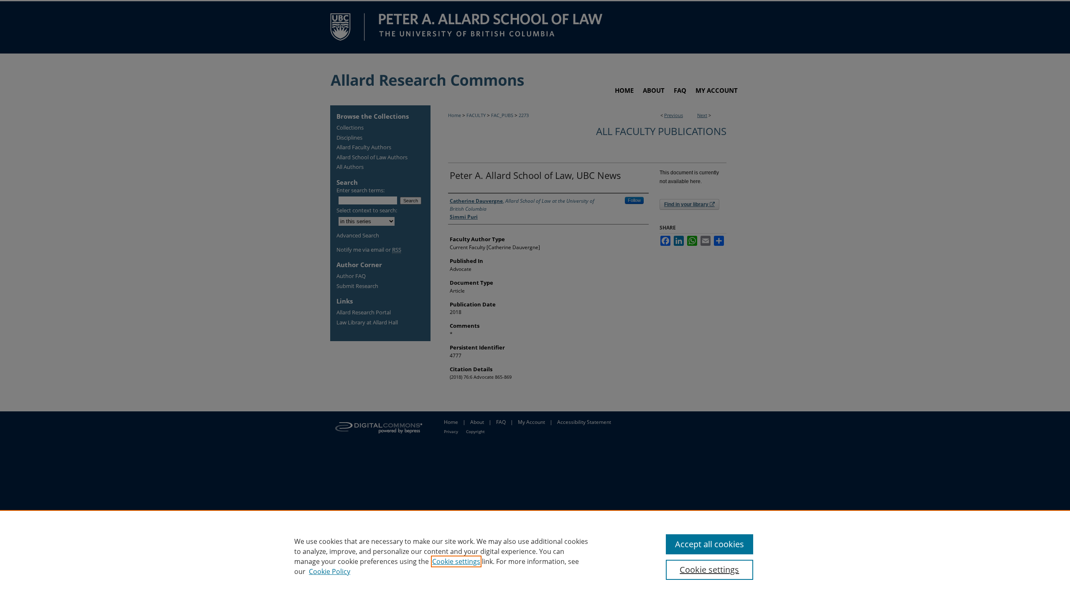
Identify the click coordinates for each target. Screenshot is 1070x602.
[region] (535, 556)
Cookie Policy (329, 571)
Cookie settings (456, 561)
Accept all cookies (709, 544)
